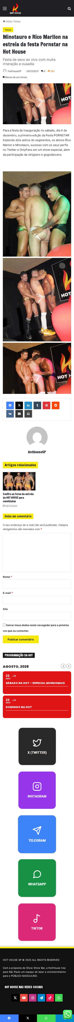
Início (8, 21)
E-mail (8, 592)
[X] (19, 405)
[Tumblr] (37, 405)
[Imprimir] (28, 414)
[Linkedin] (28, 405)
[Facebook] (10, 405)
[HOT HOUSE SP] (15, 8)
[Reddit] (55, 405)
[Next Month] (68, 666)
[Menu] (5, 9)
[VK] (10, 414)
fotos (17, 21)
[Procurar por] (69, 9)
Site (5, 609)
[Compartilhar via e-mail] (19, 414)
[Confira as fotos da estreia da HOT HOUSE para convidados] (19, 481)
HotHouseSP (14, 71)
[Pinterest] (46, 405)
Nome (7, 576)
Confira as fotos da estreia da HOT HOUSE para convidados (18, 497)
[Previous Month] (63, 666)
